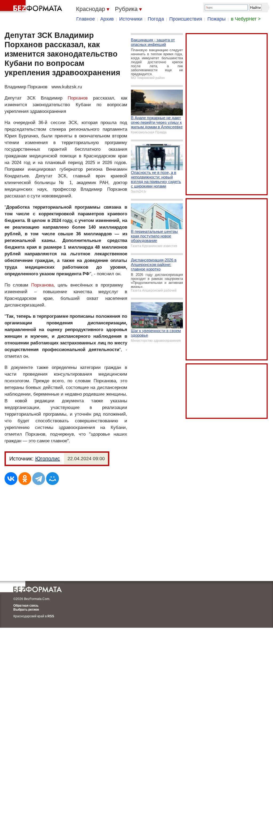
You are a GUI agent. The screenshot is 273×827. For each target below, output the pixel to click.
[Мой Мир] (52, 478)
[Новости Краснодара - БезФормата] (32, 6)
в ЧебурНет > (246, 19)
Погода (156, 19)
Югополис (47, 459)
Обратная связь (25, 605)
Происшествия (185, 19)
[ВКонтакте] (11, 478)
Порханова (42, 285)
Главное (85, 19)
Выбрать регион (26, 609)
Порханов (78, 98)
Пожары (216, 19)
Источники (130, 19)
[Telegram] (38, 478)
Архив (107, 19)
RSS (50, 616)
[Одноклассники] (24, 478)
